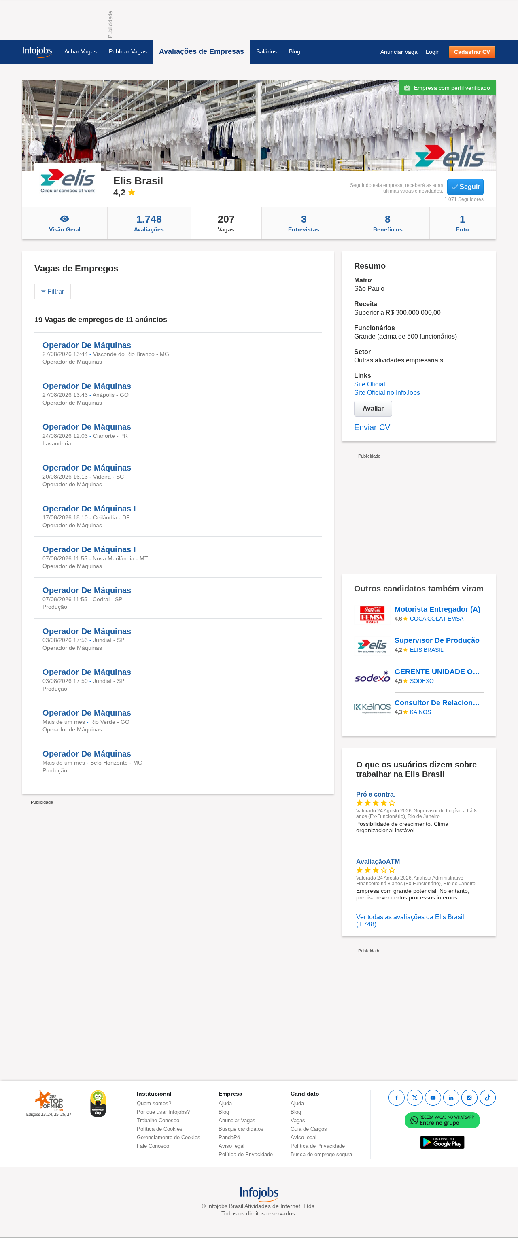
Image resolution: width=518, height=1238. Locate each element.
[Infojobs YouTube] (433, 1098)
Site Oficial (369, 384)
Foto (462, 223)
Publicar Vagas (128, 51)
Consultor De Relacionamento (439, 703)
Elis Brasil (427, 650)
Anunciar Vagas (237, 1120)
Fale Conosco (153, 1146)
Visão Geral (65, 229)
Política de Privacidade (246, 1154)
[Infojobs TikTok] (488, 1098)
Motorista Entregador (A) (437, 609)
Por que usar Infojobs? (163, 1112)
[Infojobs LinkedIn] (451, 1098)
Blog (294, 51)
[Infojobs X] (415, 1098)
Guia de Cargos (309, 1129)
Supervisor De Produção (437, 640)
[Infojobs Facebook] (396, 1098)
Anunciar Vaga (399, 52)
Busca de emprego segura (321, 1154)
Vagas (226, 223)
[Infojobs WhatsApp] (442, 1120)
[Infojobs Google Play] (442, 1142)
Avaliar (373, 408)
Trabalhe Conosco (158, 1120)
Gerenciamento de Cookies (168, 1137)
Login (433, 52)
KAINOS (420, 712)
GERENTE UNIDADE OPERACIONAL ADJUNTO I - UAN (439, 672)
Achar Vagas (80, 51)
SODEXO (422, 681)
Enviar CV (372, 427)
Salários (266, 51)
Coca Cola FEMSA (436, 618)
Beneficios (388, 223)
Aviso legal (231, 1146)
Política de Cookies (160, 1129)
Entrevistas (303, 223)
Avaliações (149, 223)
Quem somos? (154, 1103)
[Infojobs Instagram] (469, 1098)
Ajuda (225, 1103)
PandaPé (229, 1137)
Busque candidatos (241, 1129)
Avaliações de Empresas (201, 51)
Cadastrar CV (472, 52)
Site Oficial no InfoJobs (387, 392)
